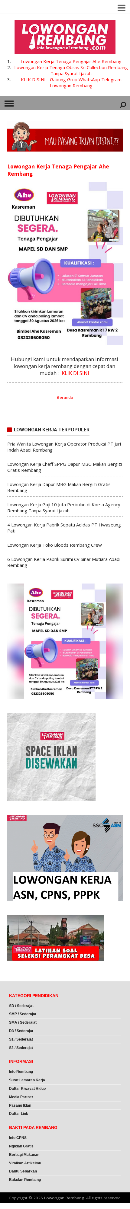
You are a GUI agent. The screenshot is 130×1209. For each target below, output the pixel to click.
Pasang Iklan (20, 1105)
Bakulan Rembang (25, 1180)
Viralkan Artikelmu (25, 1163)
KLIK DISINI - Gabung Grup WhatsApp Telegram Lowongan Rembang (71, 82)
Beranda (65, 397)
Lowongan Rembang (64, 1198)
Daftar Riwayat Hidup (27, 1088)
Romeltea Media (17, 1206)
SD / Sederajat (21, 1006)
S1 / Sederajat (21, 1039)
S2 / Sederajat (21, 1048)
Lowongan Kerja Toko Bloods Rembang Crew (54, 545)
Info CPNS (18, 1138)
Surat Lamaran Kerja (27, 1080)
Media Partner (21, 1097)
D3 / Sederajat (21, 1031)
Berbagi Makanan (24, 1155)
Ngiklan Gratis (21, 1146)
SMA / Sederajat (23, 1022)
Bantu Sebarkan (23, 1171)
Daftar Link (18, 1113)
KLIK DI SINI (75, 372)
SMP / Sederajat (22, 1014)
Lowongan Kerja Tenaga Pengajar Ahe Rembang (71, 61)
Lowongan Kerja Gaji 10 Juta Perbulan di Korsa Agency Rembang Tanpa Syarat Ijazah (63, 507)
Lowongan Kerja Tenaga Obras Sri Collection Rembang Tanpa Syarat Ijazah (71, 70)
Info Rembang (21, 1072)
